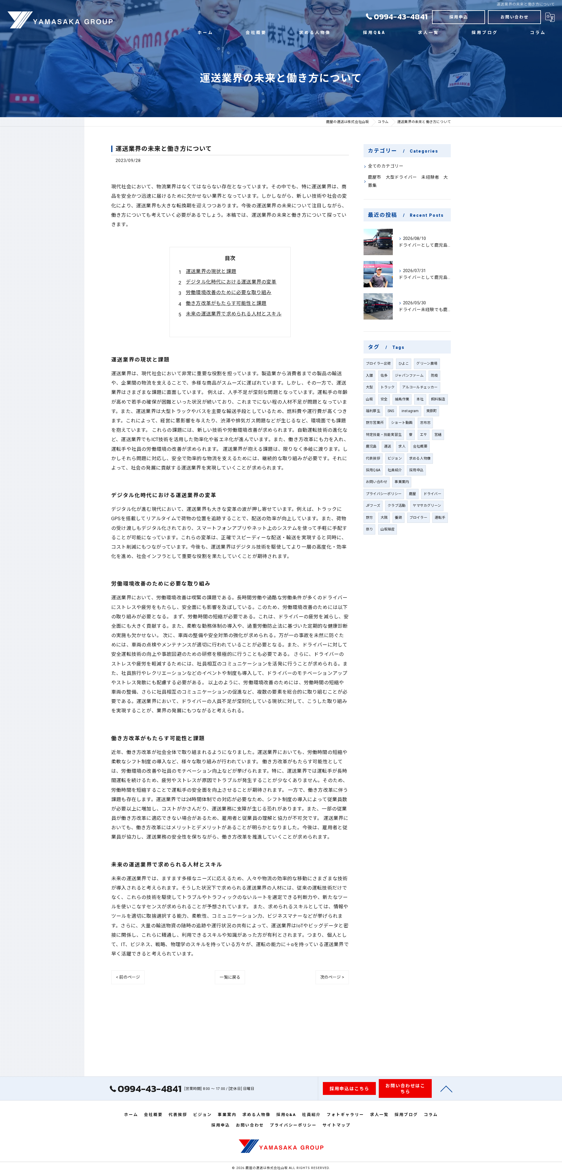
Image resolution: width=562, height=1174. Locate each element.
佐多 (384, 375)
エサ (423, 435)
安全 (384, 399)
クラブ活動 (396, 506)
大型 (369, 387)
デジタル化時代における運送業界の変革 (231, 282)
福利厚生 (373, 411)
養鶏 (398, 518)
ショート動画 (401, 423)
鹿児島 (371, 446)
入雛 (369, 375)
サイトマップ (337, 1125)
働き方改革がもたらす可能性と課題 (226, 303)
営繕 (437, 435)
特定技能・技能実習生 (384, 435)
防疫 (434, 375)
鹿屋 (412, 494)
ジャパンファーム (409, 375)
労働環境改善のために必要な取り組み (228, 292)
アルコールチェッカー (420, 387)
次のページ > (332, 977)
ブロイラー (418, 518)
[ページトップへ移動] (446, 1088)
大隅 (384, 518)
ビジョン (395, 458)
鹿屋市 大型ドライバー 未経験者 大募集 (408, 181)
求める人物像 (420, 458)
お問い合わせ (515, 17)
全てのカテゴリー (386, 166)
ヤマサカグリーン (427, 506)
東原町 (431, 411)
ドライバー (432, 494)
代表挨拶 (373, 458)
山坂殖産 (388, 529)
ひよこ (403, 363)
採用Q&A (373, 470)
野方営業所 (375, 423)
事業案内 (402, 482)
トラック (388, 387)
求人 (401, 446)
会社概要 (420, 446)
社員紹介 (395, 470)
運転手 (440, 518)
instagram (410, 411)
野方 (369, 518)
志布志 (425, 423)
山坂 (369, 399)
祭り (369, 529)
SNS (391, 411)
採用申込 (458, 17)
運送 (387, 446)
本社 (420, 399)
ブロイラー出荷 (378, 363)
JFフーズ (373, 506)
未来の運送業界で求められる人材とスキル (234, 314)
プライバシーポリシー (384, 494)
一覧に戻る (230, 977)
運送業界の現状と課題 (211, 271)
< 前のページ (128, 977)
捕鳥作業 (402, 399)
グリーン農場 (426, 363)
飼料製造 (438, 399)
